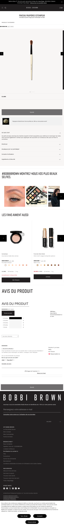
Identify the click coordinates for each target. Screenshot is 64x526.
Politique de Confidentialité (9, 498)
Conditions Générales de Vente (10, 495)
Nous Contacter (7, 444)
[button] (2, 7)
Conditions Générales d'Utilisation (11, 497)
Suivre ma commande (9, 458)
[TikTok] (16, 488)
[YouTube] (19, 488)
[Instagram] (4, 488)
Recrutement (7, 461)
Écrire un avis (8, 313)
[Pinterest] (13, 488)
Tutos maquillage (8, 480)
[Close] (61, 2)
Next (62, 53)
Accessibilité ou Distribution (9, 499)
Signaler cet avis (6, 363)
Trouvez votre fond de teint (11, 478)
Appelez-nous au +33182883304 (12, 446)
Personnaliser (32, 522)
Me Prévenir (16, 280)
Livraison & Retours (9, 449)
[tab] (15, 303)
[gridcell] (5, 265)
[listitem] (16, 252)
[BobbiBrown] (32, 7)
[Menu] (2, 7)
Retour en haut (41, 373)
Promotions (6, 456)
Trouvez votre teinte (9, 475)
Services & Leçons (8, 473)
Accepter (40, 516)
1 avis (11, 26)
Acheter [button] (48, 276)
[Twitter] (10, 488)
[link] (61, 8)
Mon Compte (7, 431)
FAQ (4, 453)
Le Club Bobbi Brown (9, 429)
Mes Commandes (8, 434)
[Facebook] (7, 488)
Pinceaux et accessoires (8, 22)
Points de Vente (7, 436)
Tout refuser (24, 516)
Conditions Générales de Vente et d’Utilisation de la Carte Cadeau (22, 463)
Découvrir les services (9, 470)
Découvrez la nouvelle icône (38, 3)
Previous (1, 53)
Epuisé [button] (32, 112)
